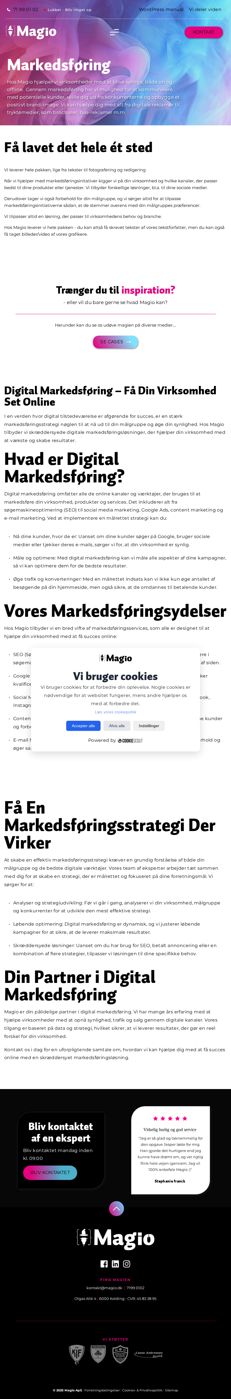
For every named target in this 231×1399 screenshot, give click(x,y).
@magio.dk (111, 1288)
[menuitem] (22, 10)
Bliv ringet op (78, 10)
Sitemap (171, 1390)
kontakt (93, 1288)
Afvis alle (117, 725)
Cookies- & (130, 1390)
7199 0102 (135, 1288)
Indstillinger (149, 725)
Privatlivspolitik (151, 1390)
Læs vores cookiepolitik (115, 712)
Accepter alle (83, 725)
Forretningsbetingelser (102, 1390)
